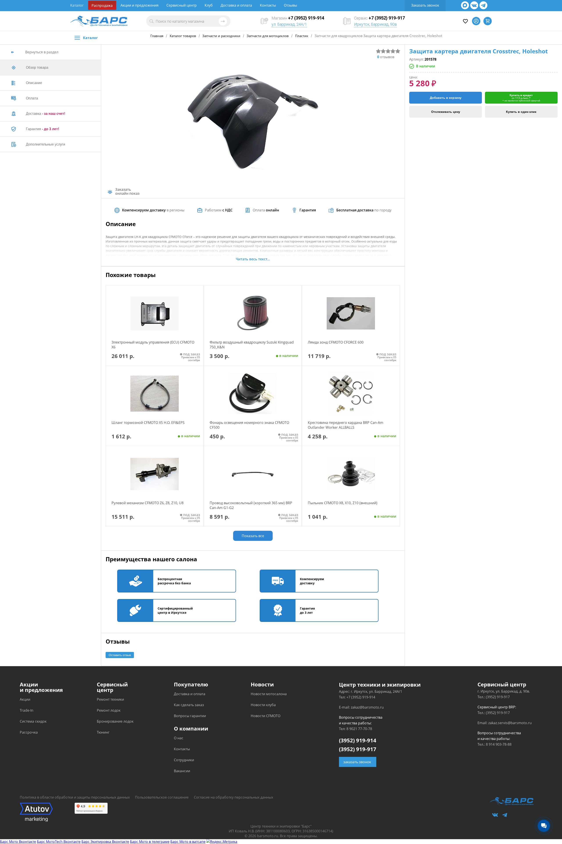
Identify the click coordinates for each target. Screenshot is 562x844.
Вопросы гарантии (190, 715)
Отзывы (290, 5)
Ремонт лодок (109, 710)
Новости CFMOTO (265, 715)
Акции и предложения (140, 5)
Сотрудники (184, 760)
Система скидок (33, 721)
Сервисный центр (181, 5)
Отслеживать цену (445, 111)
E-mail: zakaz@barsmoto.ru (361, 707)
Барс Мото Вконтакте (18, 841)
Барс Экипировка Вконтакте (105, 841)
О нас (178, 738)
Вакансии (182, 770)
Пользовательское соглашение (162, 797)
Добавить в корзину (445, 97)
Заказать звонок (425, 5)
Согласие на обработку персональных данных (233, 797)
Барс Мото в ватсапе (187, 841)
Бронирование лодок (115, 721)
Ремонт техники (110, 699)
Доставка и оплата (236, 5)
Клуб (209, 5)
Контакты (268, 5)
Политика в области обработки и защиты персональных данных (75, 797)
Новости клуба (263, 704)
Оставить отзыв (120, 655)
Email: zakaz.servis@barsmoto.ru (504, 722)
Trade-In (26, 710)
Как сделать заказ (189, 704)
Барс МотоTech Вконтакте (59, 841)
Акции (25, 699)
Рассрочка (29, 732)
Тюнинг (103, 732)
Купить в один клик (521, 111)
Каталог (77, 5)
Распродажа (102, 5)
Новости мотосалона (269, 693)
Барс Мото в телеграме (149, 841)
